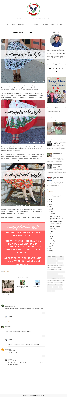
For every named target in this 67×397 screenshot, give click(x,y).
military (49, 280)
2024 (50, 199)
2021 (50, 204)
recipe (61, 282)
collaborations (60, 258)
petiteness (56, 282)
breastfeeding (61, 256)
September (52, 229)
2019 (50, 208)
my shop (62, 280)
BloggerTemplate (41, 395)
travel (49, 291)
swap (60, 286)
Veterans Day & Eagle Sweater (56, 223)
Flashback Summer (30, 395)
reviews (56, 284)
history (59, 269)
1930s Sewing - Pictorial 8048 (56, 221)
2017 (50, 211)
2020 (50, 206)
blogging (54, 256)
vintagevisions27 (8, 326)
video (53, 291)
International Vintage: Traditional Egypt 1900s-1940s (58, 166)
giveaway (53, 267)
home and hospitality (60, 271)
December (52, 213)
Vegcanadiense (8, 349)
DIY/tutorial (50, 265)
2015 (50, 246)
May (51, 236)
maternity (62, 278)
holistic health (51, 271)
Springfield (55, 286)
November (52, 214)
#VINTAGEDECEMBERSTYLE (56, 216)
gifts (49, 267)
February (52, 241)
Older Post (41, 387)
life (48, 278)
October (51, 228)
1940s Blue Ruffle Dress (55, 226)
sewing (61, 284)
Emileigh (10, 316)
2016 (50, 245)
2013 (50, 250)
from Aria (61, 265)
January (51, 243)
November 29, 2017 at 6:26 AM (13, 318)
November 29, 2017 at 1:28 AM (10, 306)
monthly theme (56, 280)
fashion (6, 271)
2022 (50, 203)
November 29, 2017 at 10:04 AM (10, 350)
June (51, 235)
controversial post (52, 263)
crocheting (59, 263)
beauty (49, 256)
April (51, 238)
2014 (50, 248)
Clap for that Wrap (52, 258)
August (51, 231)
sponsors (50, 286)
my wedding (50, 282)
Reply (43, 313)
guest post (59, 267)
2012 (50, 251)
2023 (50, 201)
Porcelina (7, 305)
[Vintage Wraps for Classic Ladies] (56, 102)
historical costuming (52, 269)
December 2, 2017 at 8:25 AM (13, 360)
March (51, 240)
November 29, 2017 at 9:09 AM (10, 327)
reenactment (50, 284)
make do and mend (55, 278)
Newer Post (5, 387)
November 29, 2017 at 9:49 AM (13, 340)
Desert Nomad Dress (54, 224)
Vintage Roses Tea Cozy (57, 120)
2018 (50, 209)
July (50, 233)
